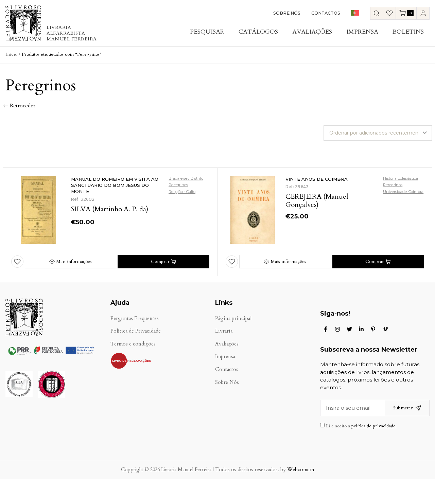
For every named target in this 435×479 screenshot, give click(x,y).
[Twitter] (349, 329)
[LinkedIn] (361, 329)
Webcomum (300, 469)
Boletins (408, 32)
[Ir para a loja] (376, 13)
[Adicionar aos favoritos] (17, 261)
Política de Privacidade (135, 331)
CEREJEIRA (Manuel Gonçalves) (316, 200)
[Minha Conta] (423, 13)
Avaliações (312, 32)
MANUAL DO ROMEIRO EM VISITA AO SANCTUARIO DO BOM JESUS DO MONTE (114, 185)
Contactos (325, 13)
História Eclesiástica (400, 178)
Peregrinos (178, 184)
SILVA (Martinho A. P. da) (109, 209)
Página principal (233, 318)
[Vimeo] (385, 329)
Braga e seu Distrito (186, 178)
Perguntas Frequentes (134, 318)
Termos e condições (133, 344)
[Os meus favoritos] (389, 13)
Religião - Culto (182, 191)
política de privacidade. (374, 426)
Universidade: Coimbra (403, 191)
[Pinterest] (373, 329)
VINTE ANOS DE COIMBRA (316, 179)
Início (11, 54)
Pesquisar (207, 32)
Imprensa (362, 32)
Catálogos (258, 32)
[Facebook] (325, 329)
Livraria (223, 331)
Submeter (403, 408)
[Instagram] (337, 329)
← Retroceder (19, 105)
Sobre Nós (286, 13)
